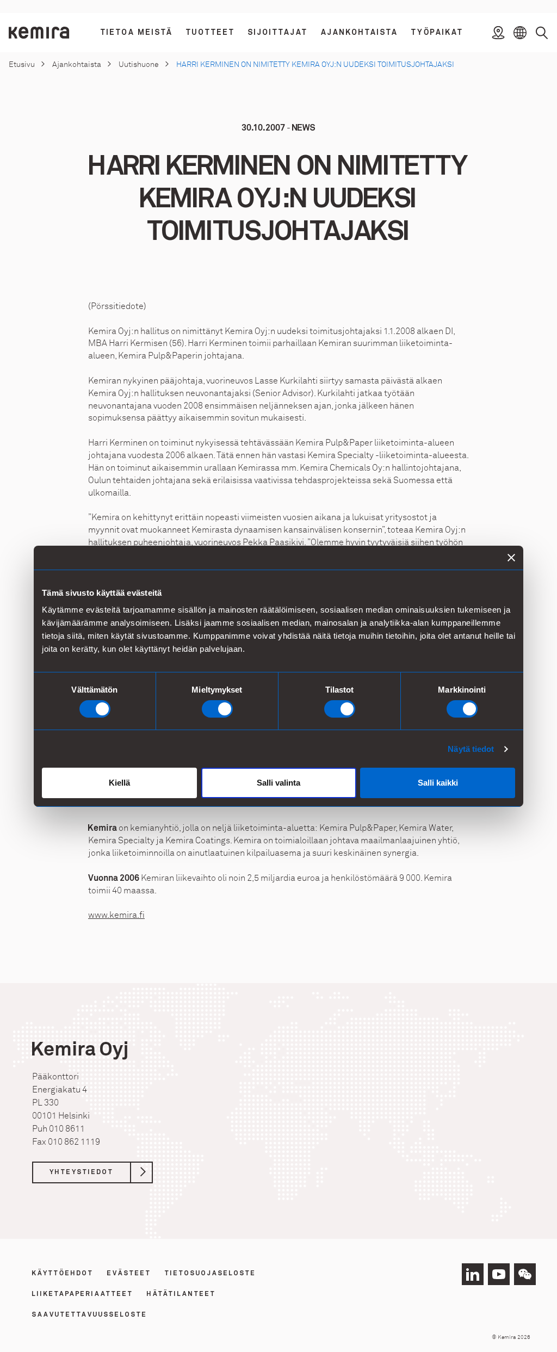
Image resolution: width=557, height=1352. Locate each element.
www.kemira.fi (116, 915)
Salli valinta (278, 782)
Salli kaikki (438, 782)
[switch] (217, 709)
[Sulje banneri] (511, 557)
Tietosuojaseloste (210, 1273)
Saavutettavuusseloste (89, 1315)
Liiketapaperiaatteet (82, 1294)
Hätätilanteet (181, 1294)
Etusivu (22, 64)
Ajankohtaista (76, 64)
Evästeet (129, 1273)
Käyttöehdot (63, 1273)
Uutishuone (139, 64)
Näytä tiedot (471, 749)
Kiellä (119, 782)
